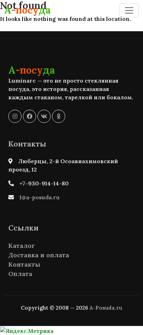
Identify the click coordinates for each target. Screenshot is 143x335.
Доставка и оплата (38, 255)
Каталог (21, 246)
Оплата (20, 274)
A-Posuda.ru (106, 307)
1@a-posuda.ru (39, 197)
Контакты (24, 264)
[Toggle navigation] (129, 10)
